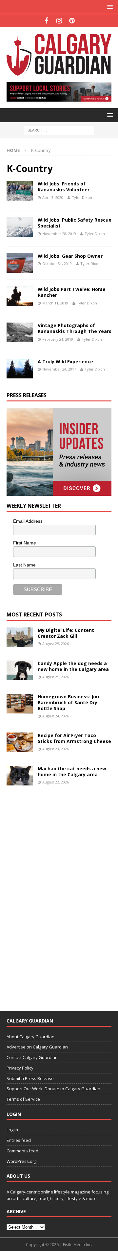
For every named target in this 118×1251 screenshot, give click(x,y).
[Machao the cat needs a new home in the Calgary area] (20, 775)
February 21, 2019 (57, 339)
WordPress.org (21, 1161)
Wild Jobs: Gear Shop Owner (70, 256)
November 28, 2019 (59, 233)
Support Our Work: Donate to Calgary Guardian (53, 1089)
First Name (24, 542)
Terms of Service (23, 1099)
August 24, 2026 (55, 715)
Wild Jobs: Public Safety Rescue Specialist (74, 223)
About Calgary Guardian (30, 1037)
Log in (12, 1130)
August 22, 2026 (55, 782)
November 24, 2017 (59, 369)
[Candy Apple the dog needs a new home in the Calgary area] (20, 670)
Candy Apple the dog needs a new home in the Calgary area (73, 666)
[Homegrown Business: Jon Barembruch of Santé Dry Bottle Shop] (20, 703)
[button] (109, 7)
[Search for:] (59, 130)
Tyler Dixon (82, 197)
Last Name (24, 564)
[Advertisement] (56, 897)
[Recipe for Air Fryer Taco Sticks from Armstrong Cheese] (20, 742)
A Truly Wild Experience (65, 361)
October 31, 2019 (57, 263)
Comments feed (22, 1151)
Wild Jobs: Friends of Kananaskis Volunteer (63, 186)
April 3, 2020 (52, 197)
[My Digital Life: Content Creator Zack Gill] (20, 637)
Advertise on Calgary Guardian (37, 1047)
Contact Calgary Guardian (32, 1057)
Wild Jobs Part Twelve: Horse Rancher (72, 292)
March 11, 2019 (55, 303)
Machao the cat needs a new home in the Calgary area (72, 771)
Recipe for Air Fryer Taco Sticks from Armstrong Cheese (74, 738)
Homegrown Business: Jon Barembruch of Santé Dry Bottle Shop (68, 702)
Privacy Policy (20, 1068)
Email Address (28, 521)
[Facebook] (46, 20)
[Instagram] (59, 20)
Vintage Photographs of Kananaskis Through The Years (74, 328)
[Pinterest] (72, 20)
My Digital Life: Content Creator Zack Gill (66, 633)
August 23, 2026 (55, 748)
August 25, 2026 (55, 643)
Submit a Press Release (30, 1078)
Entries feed (19, 1140)
